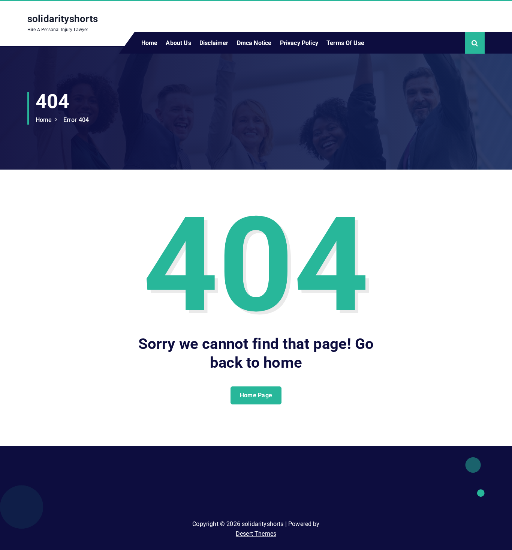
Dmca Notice (254, 43)
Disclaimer (214, 43)
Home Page (256, 395)
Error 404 (76, 119)
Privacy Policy (299, 43)
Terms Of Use (345, 43)
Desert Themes (256, 533)
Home (149, 43)
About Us (178, 43)
